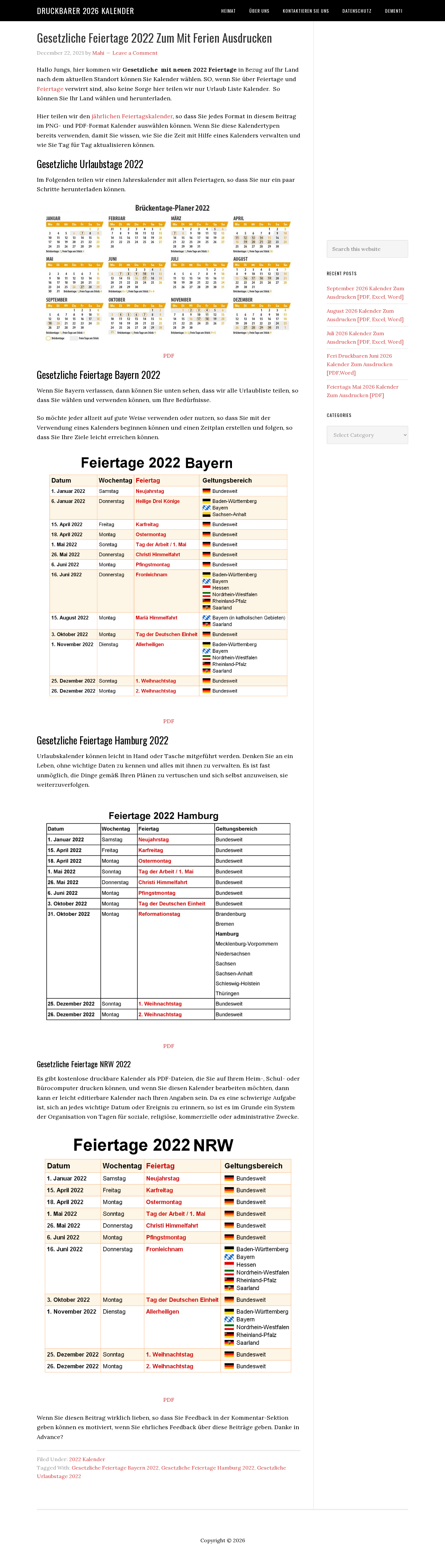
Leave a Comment (135, 53)
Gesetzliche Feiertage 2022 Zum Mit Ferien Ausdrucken (154, 37)
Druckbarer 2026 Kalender (85, 10)
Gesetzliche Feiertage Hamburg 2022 (207, 1467)
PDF (168, 355)
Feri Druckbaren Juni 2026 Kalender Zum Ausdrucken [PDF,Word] (360, 364)
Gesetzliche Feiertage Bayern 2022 (115, 1467)
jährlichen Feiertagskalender (132, 116)
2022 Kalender (87, 1459)
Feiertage (50, 89)
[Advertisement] (367, 129)
